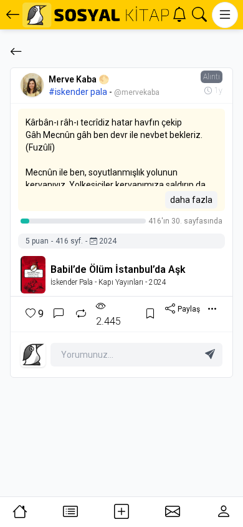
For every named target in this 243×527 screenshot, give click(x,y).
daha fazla (191, 200)
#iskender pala (78, 92)
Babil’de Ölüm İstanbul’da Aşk (118, 269)
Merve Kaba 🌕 (79, 79)
